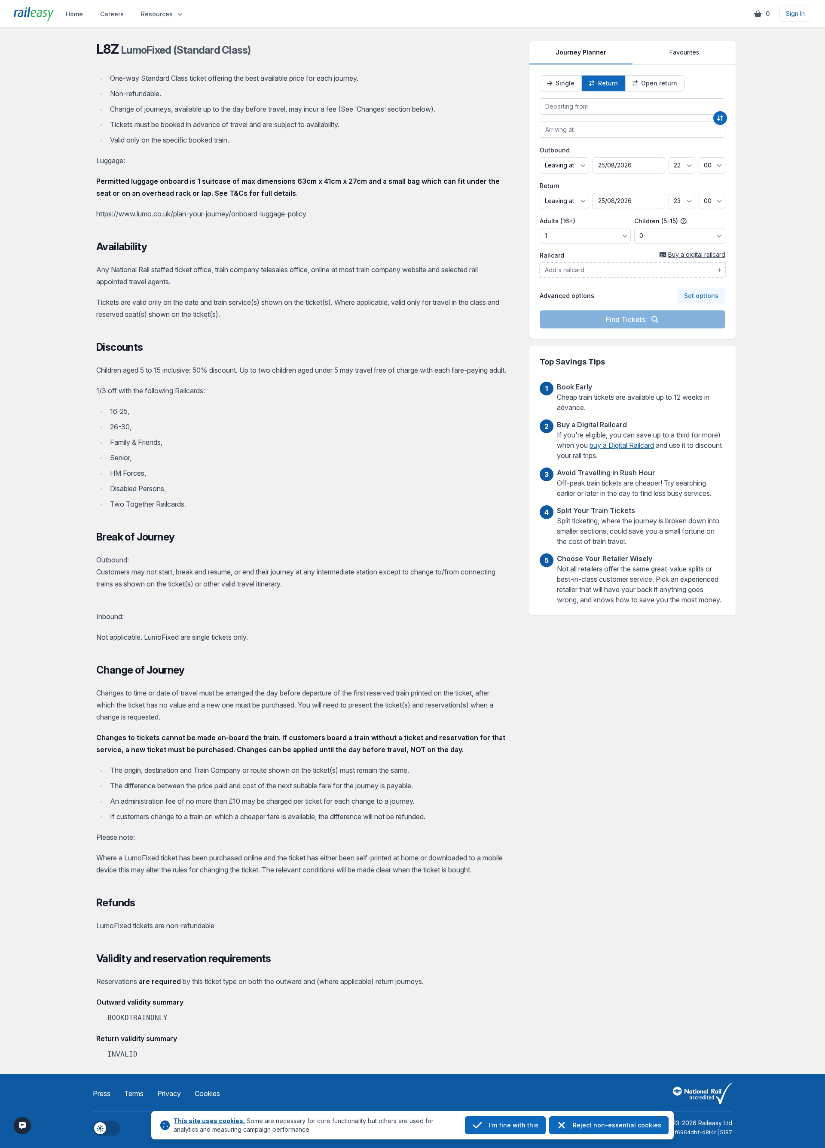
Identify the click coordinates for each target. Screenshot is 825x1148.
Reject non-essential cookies (617, 1125)
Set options (701, 295)
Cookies (207, 1093)
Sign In (795, 13)
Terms (134, 1093)
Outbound (555, 150)
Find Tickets (626, 319)
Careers (112, 14)
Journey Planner (581, 52)
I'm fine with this (513, 1125)
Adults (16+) (557, 221)
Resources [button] (157, 14)
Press (101, 1093)
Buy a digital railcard (696, 254)
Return (549, 185)
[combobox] (632, 106)
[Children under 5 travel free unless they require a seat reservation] (684, 221)
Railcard (552, 255)
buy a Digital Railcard (622, 445)
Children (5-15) (657, 221)
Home (74, 14)
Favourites (684, 52)
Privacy (169, 1093)
